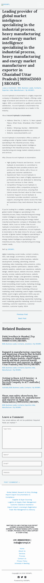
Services (22, 553)
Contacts (37, 88)
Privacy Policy (22, 561)
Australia (5, 387)
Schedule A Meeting (22, 563)
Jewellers (28, 344)
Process (22, 556)
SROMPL (11, 249)
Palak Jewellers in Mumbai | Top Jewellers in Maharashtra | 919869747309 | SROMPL (18, 338)
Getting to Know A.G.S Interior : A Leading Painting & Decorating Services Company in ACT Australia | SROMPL (21, 381)
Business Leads (27, 88)
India (11, 90)
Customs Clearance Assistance (22, 505)
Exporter (5, 90)
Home (22, 548)
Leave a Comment (9, 88)
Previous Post (22, 314)
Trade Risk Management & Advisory (22, 510)
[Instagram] (25, 577)
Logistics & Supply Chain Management (22, 502)
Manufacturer (19, 90)
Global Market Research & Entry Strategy (22, 492)
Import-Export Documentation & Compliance (18, 496)
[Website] (22, 473)
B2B (19, 88)
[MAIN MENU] (40, 4)
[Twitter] (22, 577)
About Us (22, 551)
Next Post (22, 318)
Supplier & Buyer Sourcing (22, 500)
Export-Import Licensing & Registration (22, 507)
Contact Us (22, 558)
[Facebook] (19, 577)
